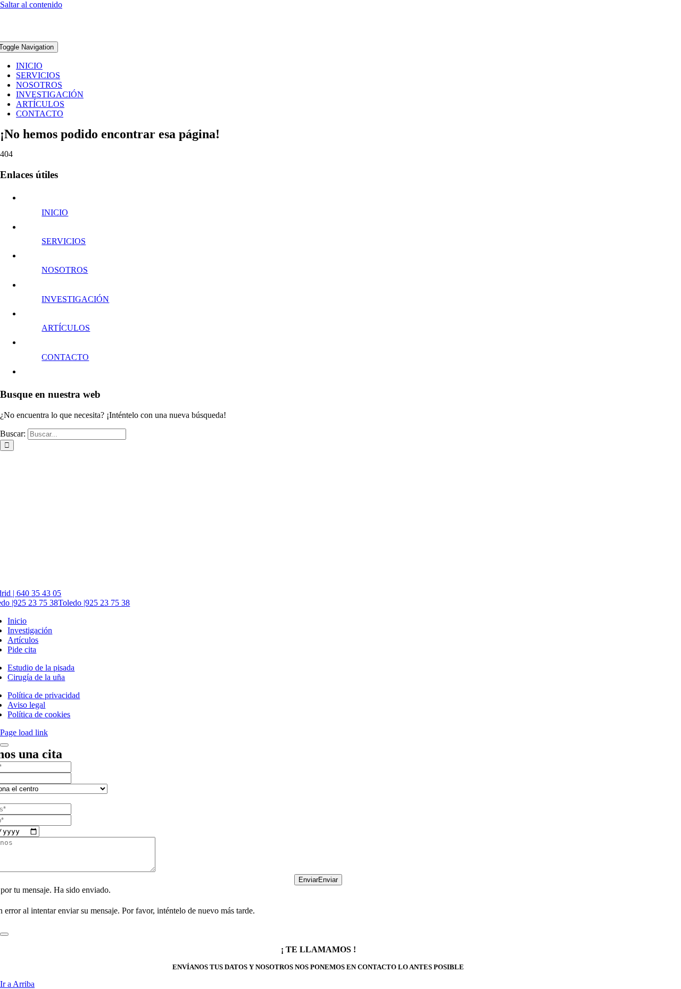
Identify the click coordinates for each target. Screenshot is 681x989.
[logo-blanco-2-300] (340, 36)
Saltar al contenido (31, 4)
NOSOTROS (64, 269)
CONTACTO (65, 357)
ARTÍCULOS (65, 327)
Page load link (24, 732)
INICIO (54, 212)
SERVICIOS (63, 241)
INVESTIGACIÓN (75, 299)
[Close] (4, 745)
